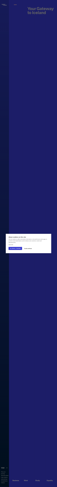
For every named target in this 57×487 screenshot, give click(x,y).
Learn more (11, 244)
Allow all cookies (15, 248)
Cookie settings (28, 248)
